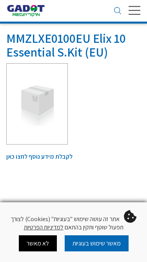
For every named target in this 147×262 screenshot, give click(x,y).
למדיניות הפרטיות (44, 227)
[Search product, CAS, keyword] (117, 11)
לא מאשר (38, 243)
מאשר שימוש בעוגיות (97, 243)
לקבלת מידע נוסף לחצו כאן (39, 156)
